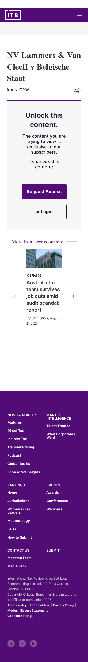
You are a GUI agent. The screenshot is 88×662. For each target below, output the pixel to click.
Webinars (54, 509)
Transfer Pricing (20, 447)
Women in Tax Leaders (19, 510)
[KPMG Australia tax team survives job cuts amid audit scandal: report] (44, 259)
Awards (52, 492)
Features (14, 422)
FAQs (11, 529)
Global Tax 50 (18, 463)
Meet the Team (19, 557)
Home (12, 492)
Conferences (57, 500)
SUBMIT (53, 550)
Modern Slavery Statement (27, 610)
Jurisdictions (18, 500)
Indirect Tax (17, 439)
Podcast (14, 455)
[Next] (73, 296)
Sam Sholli (40, 318)
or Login (44, 211)
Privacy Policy (63, 605)
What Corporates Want (60, 435)
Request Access (44, 191)
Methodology (18, 520)
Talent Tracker (58, 425)
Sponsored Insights (23, 472)
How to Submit (19, 537)
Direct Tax (15, 430)
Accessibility (17, 605)
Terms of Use (40, 605)
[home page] (13, 15)
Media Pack (16, 566)
